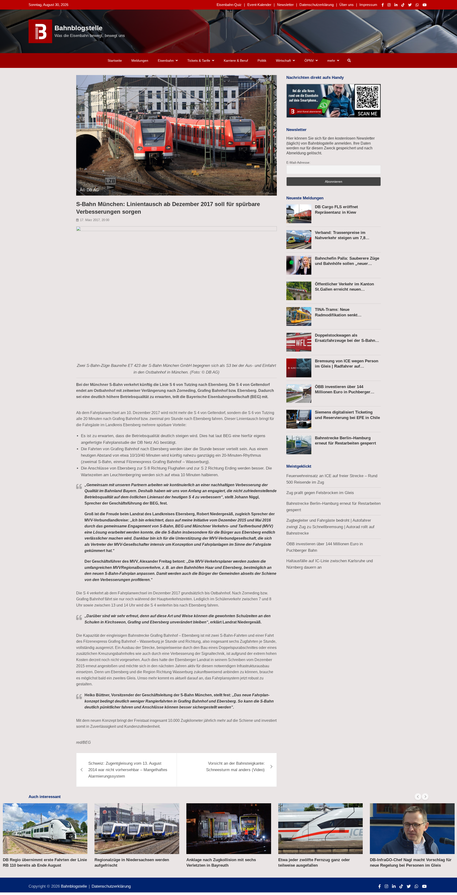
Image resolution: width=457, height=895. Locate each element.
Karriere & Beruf (236, 60)
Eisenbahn (166, 60)
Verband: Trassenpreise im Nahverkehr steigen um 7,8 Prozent (340, 237)
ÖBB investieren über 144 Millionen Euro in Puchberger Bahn (342, 391)
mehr (331, 60)
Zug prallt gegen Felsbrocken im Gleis (320, 492)
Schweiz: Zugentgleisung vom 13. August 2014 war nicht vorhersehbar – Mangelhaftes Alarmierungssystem (127, 770)
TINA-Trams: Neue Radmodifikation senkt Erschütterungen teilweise (339, 314)
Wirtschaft (283, 60)
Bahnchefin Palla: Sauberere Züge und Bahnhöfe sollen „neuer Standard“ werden (347, 263)
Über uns (346, 5)
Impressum (368, 5)
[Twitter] (410, 5)
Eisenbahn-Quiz (229, 5)
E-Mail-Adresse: (298, 162)
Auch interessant (45, 796)
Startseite (115, 60)
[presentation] (418, 796)
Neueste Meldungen (304, 198)
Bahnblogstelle (79, 28)
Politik (262, 60)
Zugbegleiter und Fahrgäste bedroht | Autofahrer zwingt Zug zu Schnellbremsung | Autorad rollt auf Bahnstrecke (330, 527)
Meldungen (139, 60)
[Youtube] (424, 5)
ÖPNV (309, 60)
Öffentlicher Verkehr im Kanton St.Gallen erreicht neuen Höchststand (344, 289)
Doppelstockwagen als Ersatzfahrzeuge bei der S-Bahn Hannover (345, 340)
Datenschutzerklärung (316, 5)
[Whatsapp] (417, 5)
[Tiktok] (402, 5)
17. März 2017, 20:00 (94, 220)
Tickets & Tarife (198, 60)
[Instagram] (389, 5)
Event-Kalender (259, 5)
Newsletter (285, 5)
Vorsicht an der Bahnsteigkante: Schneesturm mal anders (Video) (235, 766)
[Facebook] (383, 5)
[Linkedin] (395, 5)
